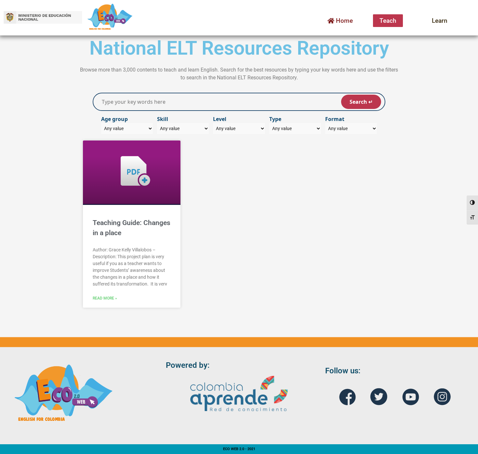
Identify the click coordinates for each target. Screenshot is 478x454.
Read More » (105, 298)
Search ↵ (361, 101)
